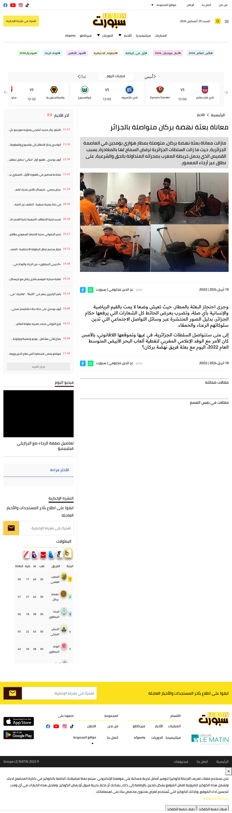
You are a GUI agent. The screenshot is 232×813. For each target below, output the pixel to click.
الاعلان (91, 726)
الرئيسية (218, 115)
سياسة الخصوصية (216, 798)
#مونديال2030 (28, 53)
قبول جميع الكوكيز (213, 809)
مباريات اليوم (116, 76)
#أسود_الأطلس (77, 53)
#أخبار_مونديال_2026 (168, 53)
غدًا (82, 76)
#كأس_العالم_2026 (201, 53)
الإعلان (190, 4)
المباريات (161, 35)
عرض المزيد (39, 366)
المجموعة (111, 716)
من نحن (223, 4)
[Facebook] (83, 289)
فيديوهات (181, 761)
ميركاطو (86, 35)
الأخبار (128, 35)
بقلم (139, 289)
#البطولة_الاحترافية (106, 53)
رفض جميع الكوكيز (181, 809)
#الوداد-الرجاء (52, 53)
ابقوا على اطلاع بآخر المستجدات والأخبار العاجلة (40, 511)
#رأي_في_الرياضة (136, 53)
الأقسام (175, 716)
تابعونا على (66, 716)
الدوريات (107, 35)
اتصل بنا (206, 4)
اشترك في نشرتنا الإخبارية (21, 21)
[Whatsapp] (90, 289)
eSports (70, 35)
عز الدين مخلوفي (121, 289)
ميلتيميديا (143, 35)
